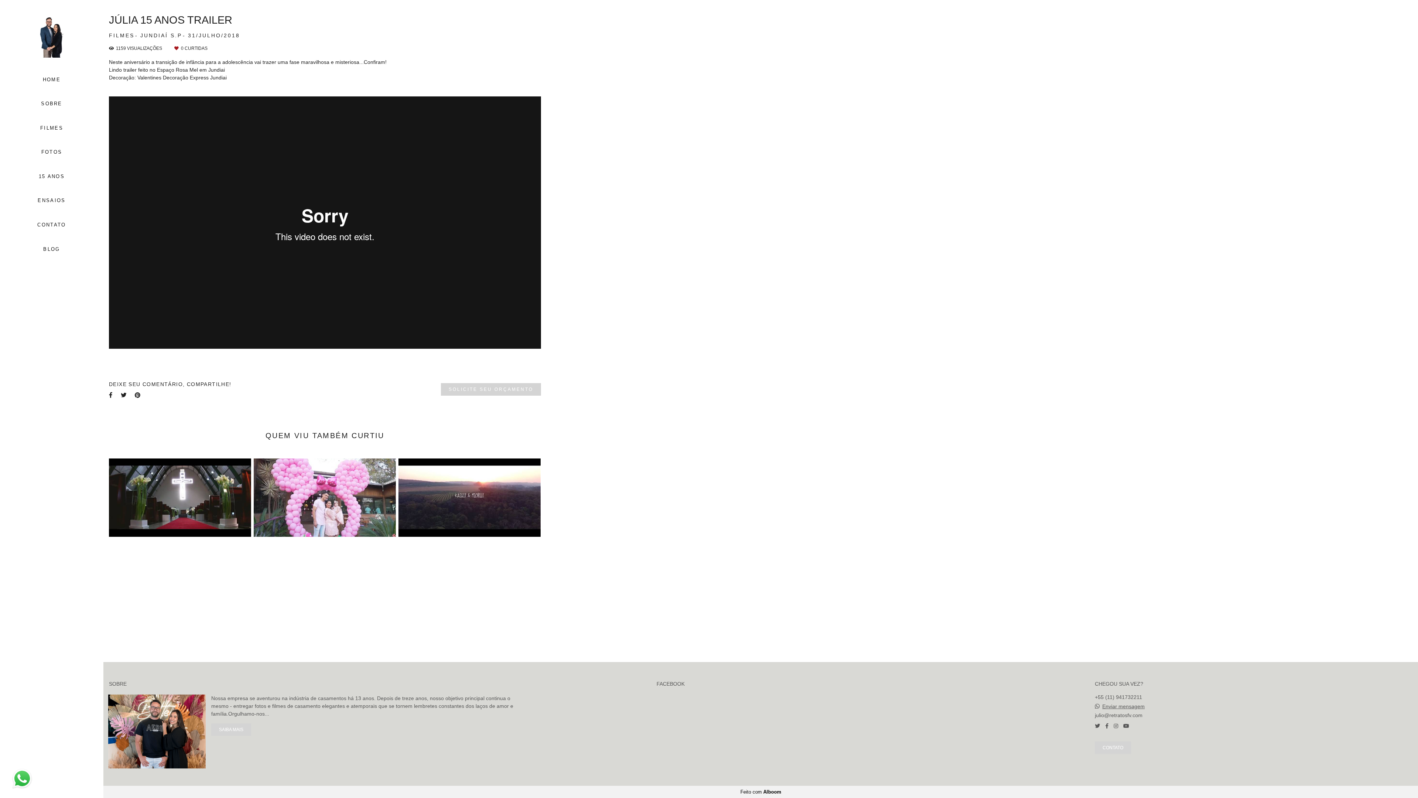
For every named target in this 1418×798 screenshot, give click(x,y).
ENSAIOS (51, 200)
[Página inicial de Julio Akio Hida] (51, 36)
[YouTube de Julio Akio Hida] (1126, 726)
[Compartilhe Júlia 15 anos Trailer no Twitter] (124, 395)
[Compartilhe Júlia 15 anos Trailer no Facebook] (111, 395)
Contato (1113, 747)
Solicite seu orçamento (491, 389)
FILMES (51, 128)
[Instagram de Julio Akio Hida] (1116, 726)
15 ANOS (52, 176)
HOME (52, 79)
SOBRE (51, 103)
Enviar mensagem (1123, 706)
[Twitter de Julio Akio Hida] (1097, 726)
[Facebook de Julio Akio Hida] (1107, 726)
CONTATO (51, 225)
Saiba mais (231, 729)
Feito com (760, 792)
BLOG (51, 249)
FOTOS (51, 152)
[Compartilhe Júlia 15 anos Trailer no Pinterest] (138, 395)
